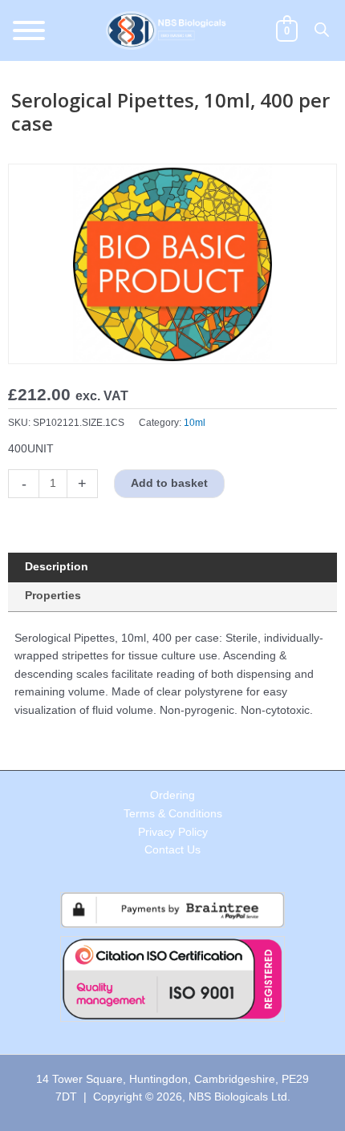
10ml (194, 422)
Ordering (172, 795)
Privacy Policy (173, 832)
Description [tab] (56, 567)
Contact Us (172, 850)
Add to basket (169, 483)
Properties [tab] (53, 596)
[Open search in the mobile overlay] (322, 29)
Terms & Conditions (173, 814)
